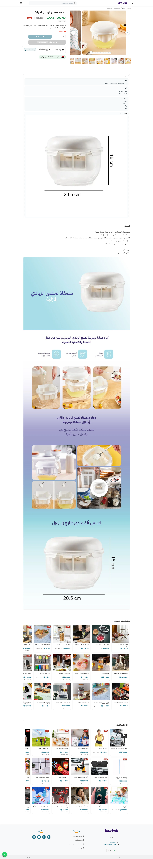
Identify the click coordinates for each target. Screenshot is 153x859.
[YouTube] (34, 837)
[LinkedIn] (39, 837)
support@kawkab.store (110, 844)
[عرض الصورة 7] (85, 61)
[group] (100, 33)
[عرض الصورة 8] (78, 61)
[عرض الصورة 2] (121, 61)
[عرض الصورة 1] (128, 61)
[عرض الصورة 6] (92, 61)
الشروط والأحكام (79, 840)
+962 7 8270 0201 (111, 842)
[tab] (90, 52)
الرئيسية (129, 8)
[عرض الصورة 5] (99, 61)
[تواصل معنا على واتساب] (4, 854)
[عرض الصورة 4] (106, 61)
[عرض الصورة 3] (113, 61)
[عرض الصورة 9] (71, 61)
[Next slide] (73, 32)
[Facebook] (48, 837)
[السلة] (21, 3)
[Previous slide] (127, 32)
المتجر (123, 8)
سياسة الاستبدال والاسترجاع (75, 844)
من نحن (80, 848)
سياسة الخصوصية (77, 836)
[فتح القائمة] (132, 3)
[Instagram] (44, 837)
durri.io (25, 857)
